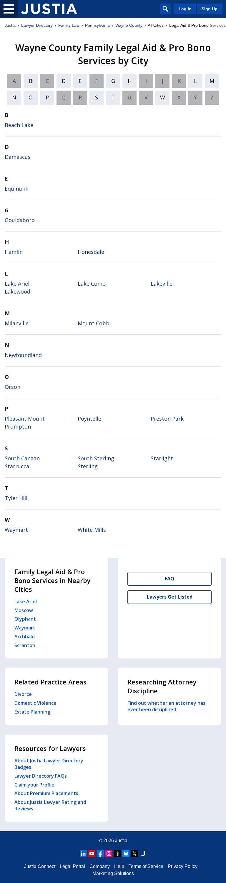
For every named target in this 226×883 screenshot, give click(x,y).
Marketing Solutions (113, 873)
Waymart (16, 529)
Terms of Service (146, 866)
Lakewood (17, 291)
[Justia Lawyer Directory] (49, 9)
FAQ (169, 578)
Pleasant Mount (25, 418)
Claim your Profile (34, 785)
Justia (10, 25)
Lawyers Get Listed (169, 597)
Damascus (18, 156)
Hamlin (14, 251)
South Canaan (22, 458)
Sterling (88, 466)
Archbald (24, 636)
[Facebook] (100, 853)
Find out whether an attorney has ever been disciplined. (166, 706)
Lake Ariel (17, 283)
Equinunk (16, 188)
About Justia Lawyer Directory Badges (48, 763)
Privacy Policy (182, 866)
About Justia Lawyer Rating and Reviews (50, 805)
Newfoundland (23, 355)
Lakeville (161, 283)
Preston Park (167, 418)
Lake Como (92, 283)
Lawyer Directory (37, 25)
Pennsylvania (97, 25)
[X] (134, 853)
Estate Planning (32, 712)
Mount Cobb (93, 323)
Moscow (23, 610)
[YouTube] (91, 853)
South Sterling (96, 458)
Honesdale (91, 251)
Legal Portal (72, 866)
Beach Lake (19, 125)
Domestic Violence (35, 703)
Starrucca (17, 466)
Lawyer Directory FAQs (40, 776)
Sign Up (209, 8)
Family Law (68, 25)
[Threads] (117, 853)
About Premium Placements (46, 793)
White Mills (92, 529)
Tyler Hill (16, 498)
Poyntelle (89, 418)
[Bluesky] (125, 853)
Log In (185, 8)
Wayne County (128, 25)
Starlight (162, 458)
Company (99, 866)
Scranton (24, 645)
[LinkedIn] (83, 853)
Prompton (18, 426)
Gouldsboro (20, 220)
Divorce (23, 694)
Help (119, 866)
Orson (12, 386)
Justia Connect (39, 866)
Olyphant (25, 619)
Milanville (17, 323)
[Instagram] (108, 853)
